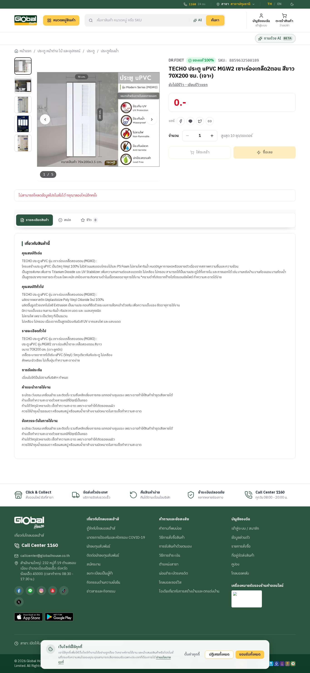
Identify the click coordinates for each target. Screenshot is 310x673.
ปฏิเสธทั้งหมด (219, 654)
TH (269, 4)
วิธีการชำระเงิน (169, 555)
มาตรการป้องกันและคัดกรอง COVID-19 (116, 537)
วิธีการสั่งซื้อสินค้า (172, 537)
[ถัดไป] (152, 119)
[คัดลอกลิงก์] (210, 121)
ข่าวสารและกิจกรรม (101, 591)
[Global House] (25, 20)
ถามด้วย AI (277, 38)
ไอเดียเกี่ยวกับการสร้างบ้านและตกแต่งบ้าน (189, 591)
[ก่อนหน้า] (45, 119)
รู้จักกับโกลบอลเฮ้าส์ (101, 528)
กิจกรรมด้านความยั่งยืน (103, 582)
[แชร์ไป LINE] (190, 121)
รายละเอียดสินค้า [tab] (37, 220)
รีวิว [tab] (91, 220)
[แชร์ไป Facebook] (181, 121)
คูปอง (235, 564)
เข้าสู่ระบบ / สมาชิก (245, 528)
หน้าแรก (25, 51)
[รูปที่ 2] (23, 85)
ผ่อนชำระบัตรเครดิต (173, 573)
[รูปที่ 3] (23, 104)
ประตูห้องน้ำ (109, 51)
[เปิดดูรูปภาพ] (99, 119)
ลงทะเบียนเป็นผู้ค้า (100, 573)
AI (200, 20)
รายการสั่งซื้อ (241, 546)
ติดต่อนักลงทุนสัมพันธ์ (103, 555)
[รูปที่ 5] (23, 143)
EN (279, 4)
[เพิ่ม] (212, 136)
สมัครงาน (94, 564)
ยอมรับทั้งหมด (250, 654)
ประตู (91, 51)
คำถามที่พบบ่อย (170, 528)
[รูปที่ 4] (23, 124)
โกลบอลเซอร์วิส (170, 582)
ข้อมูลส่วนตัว (240, 537)
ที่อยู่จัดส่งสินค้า (242, 555)
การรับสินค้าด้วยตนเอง (175, 546)
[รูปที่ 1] (23, 66)
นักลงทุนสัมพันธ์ (98, 546)
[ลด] (187, 136)
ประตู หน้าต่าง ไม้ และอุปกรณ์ (59, 51)
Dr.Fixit (176, 60)
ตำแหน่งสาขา (168, 564)
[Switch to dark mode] (292, 4)
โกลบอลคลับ (240, 573)
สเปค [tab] (67, 220)
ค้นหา (215, 20)
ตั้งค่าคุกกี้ (192, 654)
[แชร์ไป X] (200, 121)
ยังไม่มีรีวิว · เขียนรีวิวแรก (188, 85)
